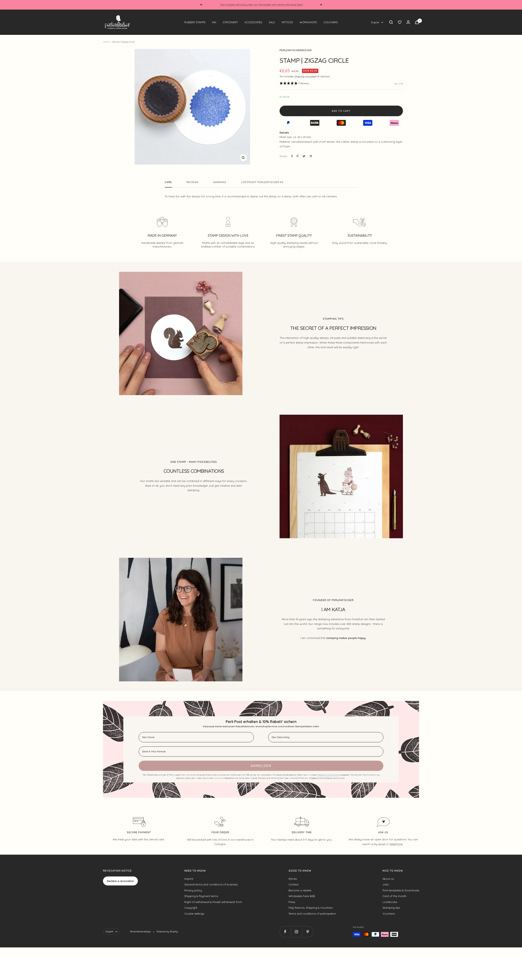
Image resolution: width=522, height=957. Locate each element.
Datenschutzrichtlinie (328, 775)
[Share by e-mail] (310, 156)
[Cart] (417, 22)
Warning (219, 182)
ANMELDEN (261, 766)
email (381, 844)
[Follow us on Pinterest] (307, 931)
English (375, 22)
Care (168, 182)
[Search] (391, 22)
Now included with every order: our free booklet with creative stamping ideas (261, 4)
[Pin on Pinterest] (297, 156)
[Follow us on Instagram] (296, 931)
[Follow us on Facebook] (285, 931)
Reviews (193, 182)
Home (106, 41)
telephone (396, 844)
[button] (294, 83)
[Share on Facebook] (292, 156)
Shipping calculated (305, 76)
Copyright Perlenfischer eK (262, 182)
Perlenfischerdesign (296, 50)
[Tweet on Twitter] (304, 156)
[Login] (408, 22)
